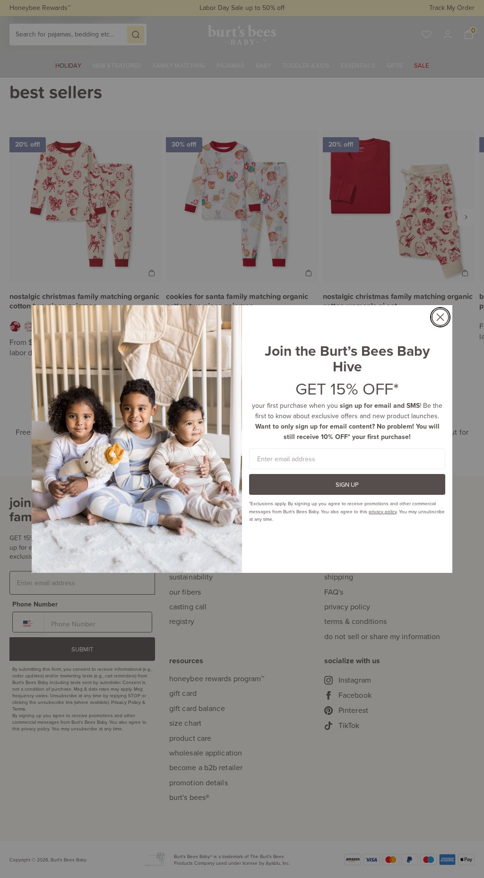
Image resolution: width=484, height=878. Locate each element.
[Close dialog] (440, 317)
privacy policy (383, 511)
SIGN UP (347, 484)
